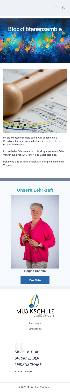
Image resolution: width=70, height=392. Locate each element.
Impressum (35, 323)
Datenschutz (35, 328)
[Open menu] (55, 8)
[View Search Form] (64, 8)
